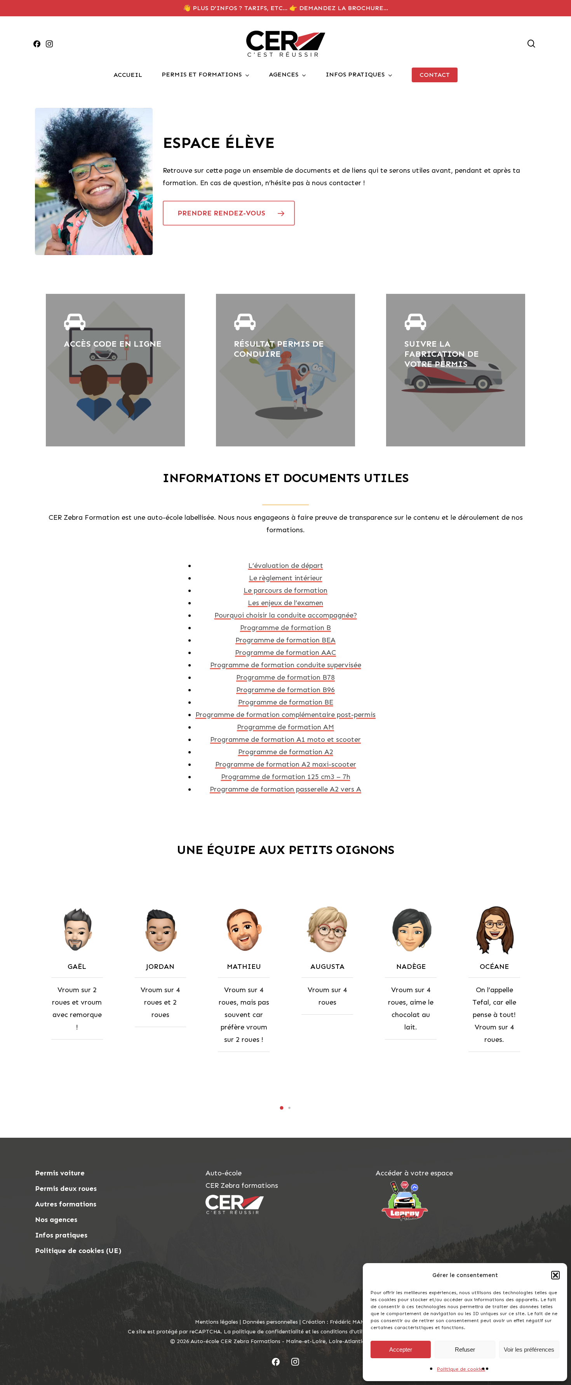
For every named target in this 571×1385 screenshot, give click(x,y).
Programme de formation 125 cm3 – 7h (285, 776)
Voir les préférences (529, 1349)
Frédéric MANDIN (353, 1322)
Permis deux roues (66, 1188)
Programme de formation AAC (285, 652)
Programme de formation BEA (285, 640)
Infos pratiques (61, 1235)
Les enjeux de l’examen (285, 603)
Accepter (400, 1349)
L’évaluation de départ (285, 565)
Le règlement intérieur (285, 578)
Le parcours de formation (285, 590)
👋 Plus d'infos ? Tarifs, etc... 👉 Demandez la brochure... (285, 8)
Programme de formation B (285, 627)
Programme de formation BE (285, 702)
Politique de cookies (461, 1369)
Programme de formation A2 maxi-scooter (285, 764)
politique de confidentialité (268, 1331)
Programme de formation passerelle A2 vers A (285, 789)
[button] (555, 1275)
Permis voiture (60, 1173)
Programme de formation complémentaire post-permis (285, 714)
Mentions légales (216, 1322)
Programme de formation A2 (285, 752)
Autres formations (65, 1204)
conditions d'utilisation (350, 1331)
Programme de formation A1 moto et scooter (285, 739)
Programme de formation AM (285, 727)
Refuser (465, 1349)
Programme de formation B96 (285, 690)
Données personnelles (270, 1322)
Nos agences (56, 1219)
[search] (531, 44)
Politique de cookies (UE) (78, 1250)
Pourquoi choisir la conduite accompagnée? (285, 615)
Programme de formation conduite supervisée (285, 665)
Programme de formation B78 (285, 677)
